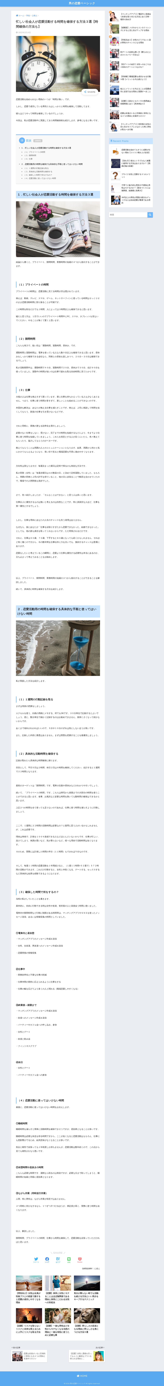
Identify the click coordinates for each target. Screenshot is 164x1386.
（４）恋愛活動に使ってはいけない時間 (40, 178)
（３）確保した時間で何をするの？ (38, 175)
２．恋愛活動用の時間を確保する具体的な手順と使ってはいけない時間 (52, 164)
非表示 (37, 141)
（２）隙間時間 (30, 155)
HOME (83, 1375)
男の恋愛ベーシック (82, 3)
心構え (97, 1268)
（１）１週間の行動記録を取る (36, 168)
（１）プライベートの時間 (34, 152)
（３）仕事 (28, 159)
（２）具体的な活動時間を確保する (38, 172)
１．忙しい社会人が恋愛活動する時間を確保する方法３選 (46, 148)
